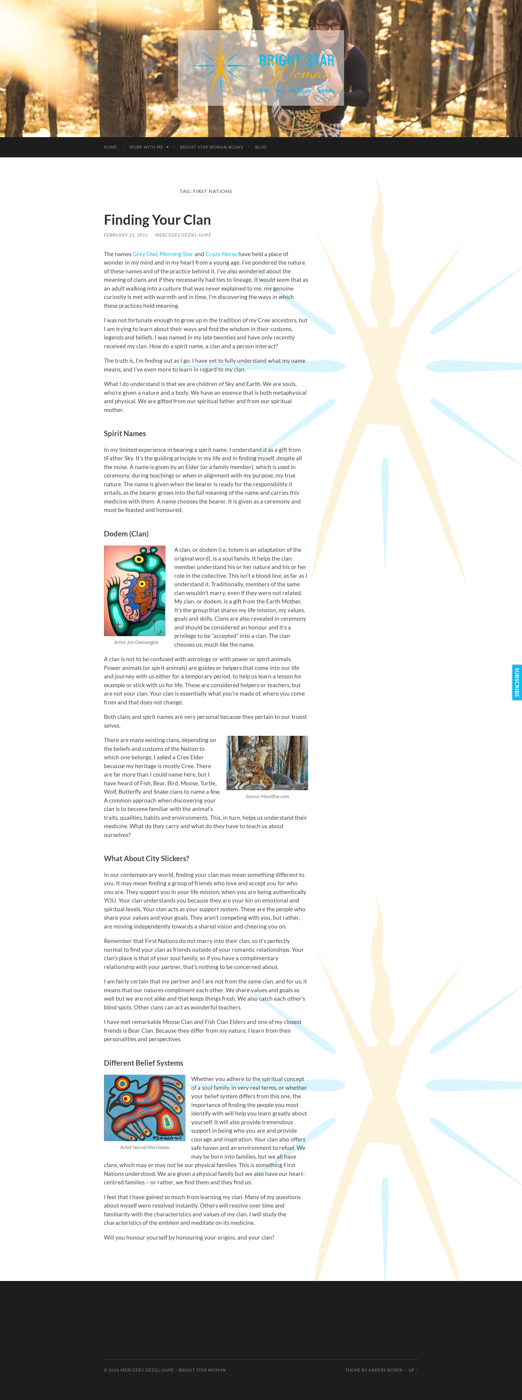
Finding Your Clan (157, 219)
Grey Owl (145, 253)
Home (110, 147)
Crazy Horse (221, 253)
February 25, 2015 (126, 234)
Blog (261, 147)
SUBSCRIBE (517, 682)
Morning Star (176, 253)
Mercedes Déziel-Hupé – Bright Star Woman (173, 1370)
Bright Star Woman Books (211, 147)
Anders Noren (386, 1370)
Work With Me (146, 147)
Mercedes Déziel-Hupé (183, 234)
